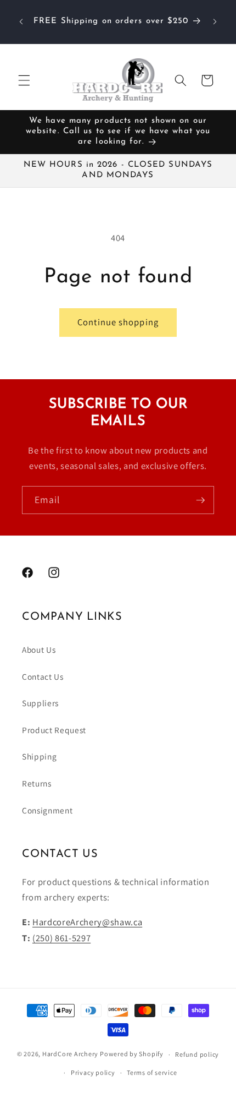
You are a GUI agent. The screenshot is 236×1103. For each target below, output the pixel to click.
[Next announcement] (215, 21)
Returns (37, 783)
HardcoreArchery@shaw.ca (87, 922)
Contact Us (43, 676)
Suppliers (40, 702)
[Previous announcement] (21, 21)
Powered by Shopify (132, 1054)
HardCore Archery (70, 1054)
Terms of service (152, 1072)
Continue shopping (118, 322)
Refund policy (197, 1054)
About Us (38, 649)
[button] (24, 80)
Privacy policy (93, 1072)
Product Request (54, 729)
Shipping (39, 756)
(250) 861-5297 (61, 938)
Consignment (47, 810)
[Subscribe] (200, 500)
